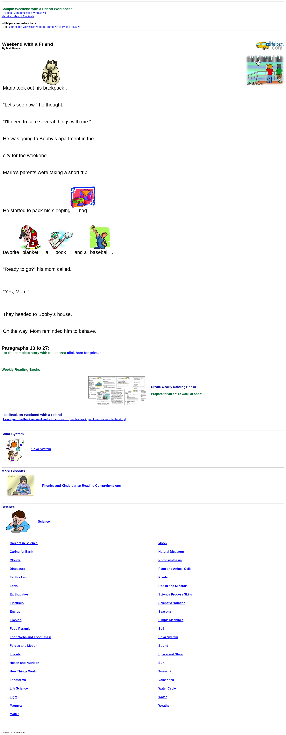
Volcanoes (166, 680)
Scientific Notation (171, 603)
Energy (15, 611)
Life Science (19, 688)
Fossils (15, 654)
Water (162, 697)
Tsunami (164, 671)
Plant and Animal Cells (174, 568)
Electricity (17, 603)
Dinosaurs (17, 568)
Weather (164, 705)
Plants (163, 577)
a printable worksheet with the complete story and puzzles (44, 26)
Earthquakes (19, 594)
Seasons (164, 611)
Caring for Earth (21, 551)
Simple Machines (170, 620)
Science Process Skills (175, 594)
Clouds (15, 560)
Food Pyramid (20, 628)
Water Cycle (167, 688)
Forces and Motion (23, 645)
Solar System (168, 637)
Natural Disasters (171, 551)
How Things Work (23, 671)
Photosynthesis (170, 560)
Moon (162, 543)
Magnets (16, 705)
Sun (161, 662)
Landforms (18, 680)
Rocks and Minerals (173, 586)
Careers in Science (24, 543)
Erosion (15, 620)
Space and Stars (170, 654)
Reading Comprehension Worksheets (24, 12)
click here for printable (85, 353)
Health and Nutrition (24, 662)
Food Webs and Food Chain (30, 637)
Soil (161, 628)
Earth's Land (19, 577)
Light (13, 697)
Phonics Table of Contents (18, 16)
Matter (14, 714)
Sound (163, 645)
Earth (14, 586)
